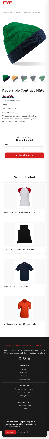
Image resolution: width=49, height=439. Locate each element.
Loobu (22, 432)
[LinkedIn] (29, 358)
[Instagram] (24, 358)
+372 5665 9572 (25, 392)
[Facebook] (20, 358)
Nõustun (10, 432)
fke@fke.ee (25, 396)
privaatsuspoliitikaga (12, 426)
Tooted (11, 13)
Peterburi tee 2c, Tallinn (25, 389)
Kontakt (24, 386)
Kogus (7, 144)
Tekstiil (18, 13)
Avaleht (5, 13)
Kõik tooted (24, 369)
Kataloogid (24, 376)
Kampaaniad (24, 372)
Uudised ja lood (24, 379)
